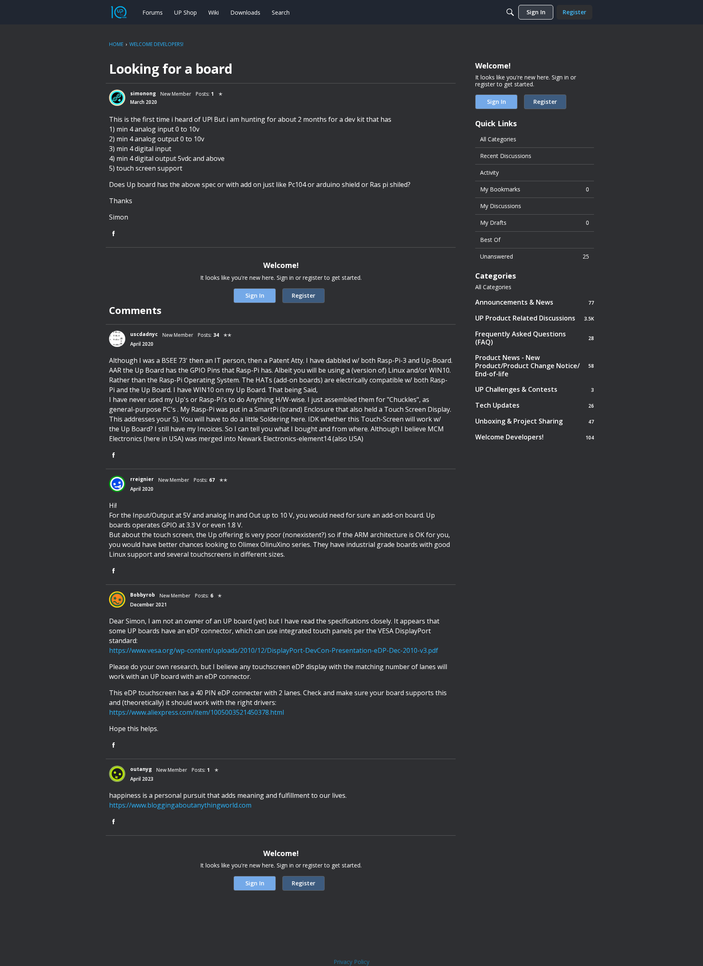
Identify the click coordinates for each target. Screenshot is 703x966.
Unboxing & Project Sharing (534, 421)
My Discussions (500, 206)
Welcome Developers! (534, 437)
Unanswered (534, 256)
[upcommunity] (119, 12)
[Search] (510, 12)
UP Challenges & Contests (534, 389)
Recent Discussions (505, 156)
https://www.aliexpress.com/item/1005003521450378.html (196, 712)
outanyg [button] (141, 769)
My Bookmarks (534, 189)
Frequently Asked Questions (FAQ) (534, 338)
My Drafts (534, 222)
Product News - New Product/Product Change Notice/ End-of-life (534, 365)
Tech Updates (534, 405)
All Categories (498, 139)
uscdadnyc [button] (144, 334)
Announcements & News (534, 302)
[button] (117, 98)
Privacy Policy (351, 962)
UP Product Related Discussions (534, 318)
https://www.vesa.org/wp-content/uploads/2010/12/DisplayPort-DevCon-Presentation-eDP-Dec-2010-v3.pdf (273, 650)
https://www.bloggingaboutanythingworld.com (180, 805)
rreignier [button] (142, 479)
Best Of (490, 240)
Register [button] (303, 295)
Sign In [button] (254, 295)
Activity (489, 172)
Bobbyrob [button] (142, 594)
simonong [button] (143, 93)
